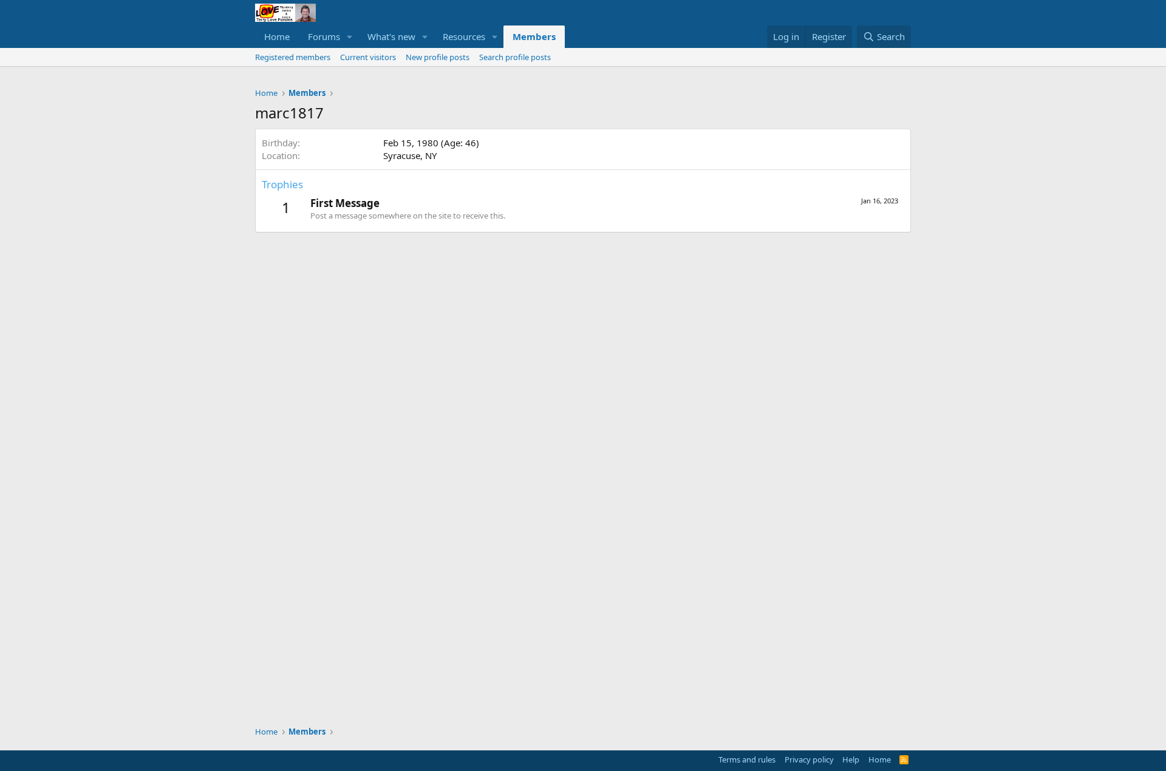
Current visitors (368, 57)
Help (850, 759)
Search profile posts (515, 57)
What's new (391, 36)
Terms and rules (747, 759)
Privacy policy (809, 759)
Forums (324, 36)
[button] (349, 36)
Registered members (292, 57)
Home (277, 36)
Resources (464, 36)
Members (534, 36)
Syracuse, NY (410, 155)
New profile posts (437, 57)
